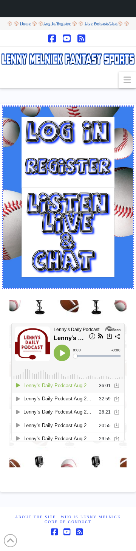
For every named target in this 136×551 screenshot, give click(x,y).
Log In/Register (57, 23)
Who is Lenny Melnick (91, 517)
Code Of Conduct (68, 522)
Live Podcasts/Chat (101, 23)
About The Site (35, 517)
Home (25, 23)
